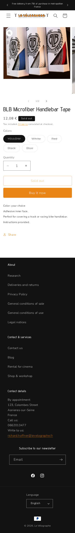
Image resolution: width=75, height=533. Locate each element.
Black (14, 149)
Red (57, 139)
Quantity (8, 157)
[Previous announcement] (7, 5)
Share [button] (12, 235)
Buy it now (37, 193)
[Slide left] (28, 101)
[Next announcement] (67, 5)
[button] (8, 15)
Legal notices (17, 322)
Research (14, 276)
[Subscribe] (61, 460)
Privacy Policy (17, 294)
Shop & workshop (20, 376)
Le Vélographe (42, 525)
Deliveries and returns (23, 285)
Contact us (15, 348)
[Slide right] (46, 101)
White (38, 139)
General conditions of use (26, 313)
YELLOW (16, 139)
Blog (11, 357)
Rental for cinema (20, 367)
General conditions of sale (26, 304)
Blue (32, 149)
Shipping (23, 124)
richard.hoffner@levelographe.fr (30, 435)
